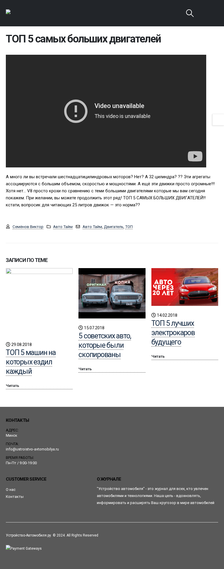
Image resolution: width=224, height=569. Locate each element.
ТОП (129, 226)
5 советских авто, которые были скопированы (104, 345)
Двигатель (113, 226)
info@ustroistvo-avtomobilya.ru (32, 449)
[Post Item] (39, 301)
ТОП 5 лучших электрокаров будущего (173, 332)
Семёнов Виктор (28, 226)
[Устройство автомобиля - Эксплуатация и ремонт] (22, 13)
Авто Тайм (63, 226)
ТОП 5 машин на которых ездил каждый (31, 362)
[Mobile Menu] (205, 13)
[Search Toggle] (190, 13)
